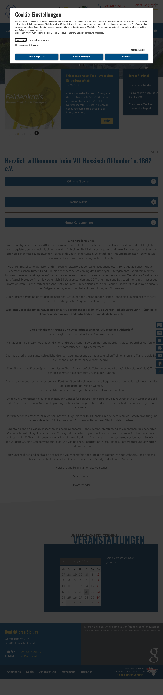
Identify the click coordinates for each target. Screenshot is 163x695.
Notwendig (23, 45)
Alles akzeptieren (37, 57)
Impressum (20, 40)
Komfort (36, 45)
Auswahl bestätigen (81, 57)
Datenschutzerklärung (39, 40)
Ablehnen (126, 57)
